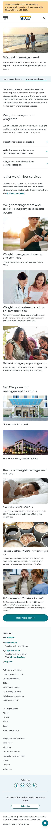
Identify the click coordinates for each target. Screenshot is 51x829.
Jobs (5, 726)
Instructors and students (13, 756)
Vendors (6, 765)
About (5, 713)
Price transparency (11, 687)
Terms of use (23, 824)
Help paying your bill (12, 692)
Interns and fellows (11, 752)
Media (5, 760)
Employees (8, 743)
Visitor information (11, 679)
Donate (6, 717)
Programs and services (36, 79)
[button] (5, 18)
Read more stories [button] (25, 618)
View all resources (11, 700)
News (5, 722)
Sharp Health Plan (11, 730)
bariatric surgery (15, 193)
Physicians (7, 747)
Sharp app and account (13, 674)
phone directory (17, 657)
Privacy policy (9, 824)
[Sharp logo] (25, 18)
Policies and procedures (13, 696)
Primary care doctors (12, 79)
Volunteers (7, 769)
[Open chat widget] (45, 823)
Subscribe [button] (25, 806)
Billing (5, 683)
